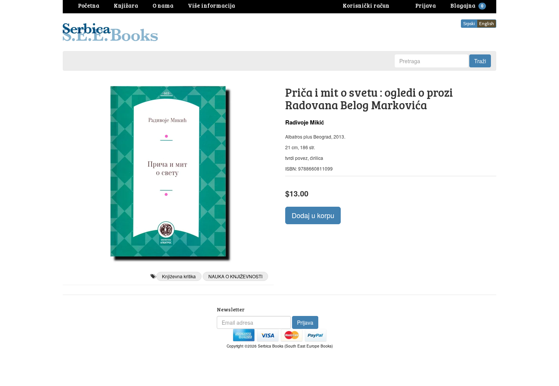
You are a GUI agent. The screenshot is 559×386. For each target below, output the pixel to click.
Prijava (305, 322)
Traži (480, 61)
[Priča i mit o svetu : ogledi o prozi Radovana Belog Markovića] (168, 171)
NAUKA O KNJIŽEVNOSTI (235, 276)
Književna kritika (179, 276)
